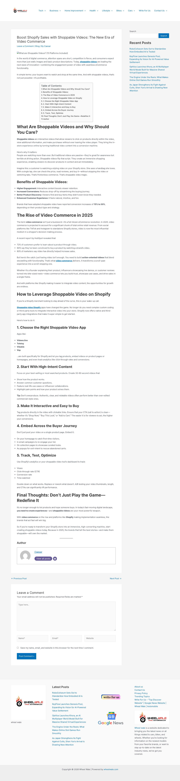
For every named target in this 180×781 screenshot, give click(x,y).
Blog (37, 46)
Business (54, 10)
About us (139, 686)
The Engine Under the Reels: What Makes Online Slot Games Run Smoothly (68, 730)
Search (133, 31)
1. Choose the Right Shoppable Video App (60, 101)
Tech (41, 10)
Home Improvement (74, 10)
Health (93, 10)
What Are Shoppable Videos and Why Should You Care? (66, 89)
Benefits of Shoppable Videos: (55, 92)
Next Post (115, 578)
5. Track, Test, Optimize (53, 113)
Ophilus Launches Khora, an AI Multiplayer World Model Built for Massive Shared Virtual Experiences (149, 69)
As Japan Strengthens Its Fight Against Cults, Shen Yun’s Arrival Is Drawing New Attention (148, 87)
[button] (44, 10)
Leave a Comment (25, 46)
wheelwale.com (111, 769)
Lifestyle (106, 10)
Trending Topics (142, 696)
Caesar (38, 552)
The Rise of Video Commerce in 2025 (59, 95)
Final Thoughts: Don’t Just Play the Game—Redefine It (67, 116)
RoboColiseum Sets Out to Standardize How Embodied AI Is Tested (67, 696)
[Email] (55, 559)
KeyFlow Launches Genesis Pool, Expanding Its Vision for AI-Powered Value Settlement (149, 59)
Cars (130, 10)
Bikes (119, 10)
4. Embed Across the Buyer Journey (58, 110)
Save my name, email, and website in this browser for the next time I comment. (57, 648)
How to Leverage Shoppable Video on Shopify (62, 98)
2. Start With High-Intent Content (57, 104)
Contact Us (159, 10)
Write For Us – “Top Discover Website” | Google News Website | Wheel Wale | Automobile (150, 703)
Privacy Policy (141, 693)
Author (46, 119)
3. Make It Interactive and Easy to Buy (59, 107)
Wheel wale (140, 728)
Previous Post (19, 578)
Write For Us (144, 10)
